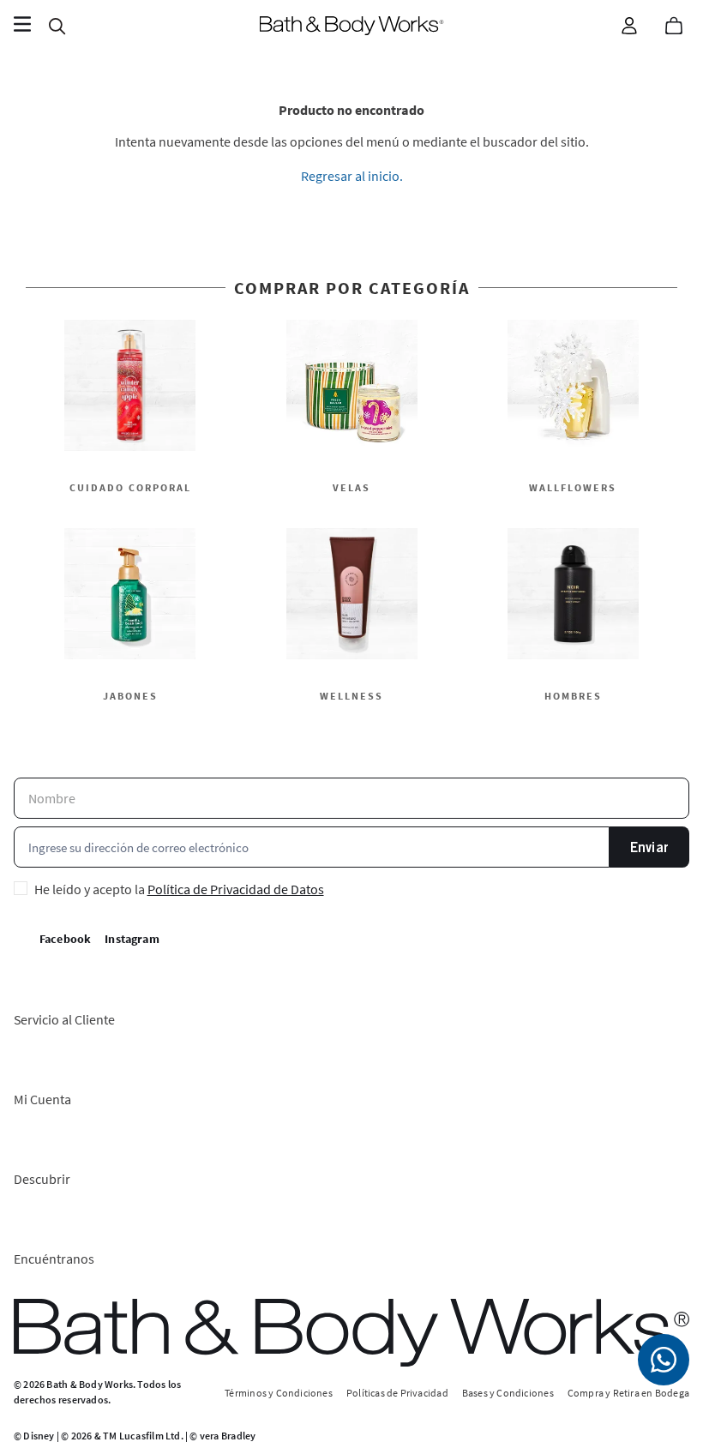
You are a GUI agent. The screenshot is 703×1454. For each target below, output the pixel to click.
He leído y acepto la (179, 889)
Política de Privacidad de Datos (235, 889)
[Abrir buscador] (57, 26)
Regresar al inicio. (352, 175)
